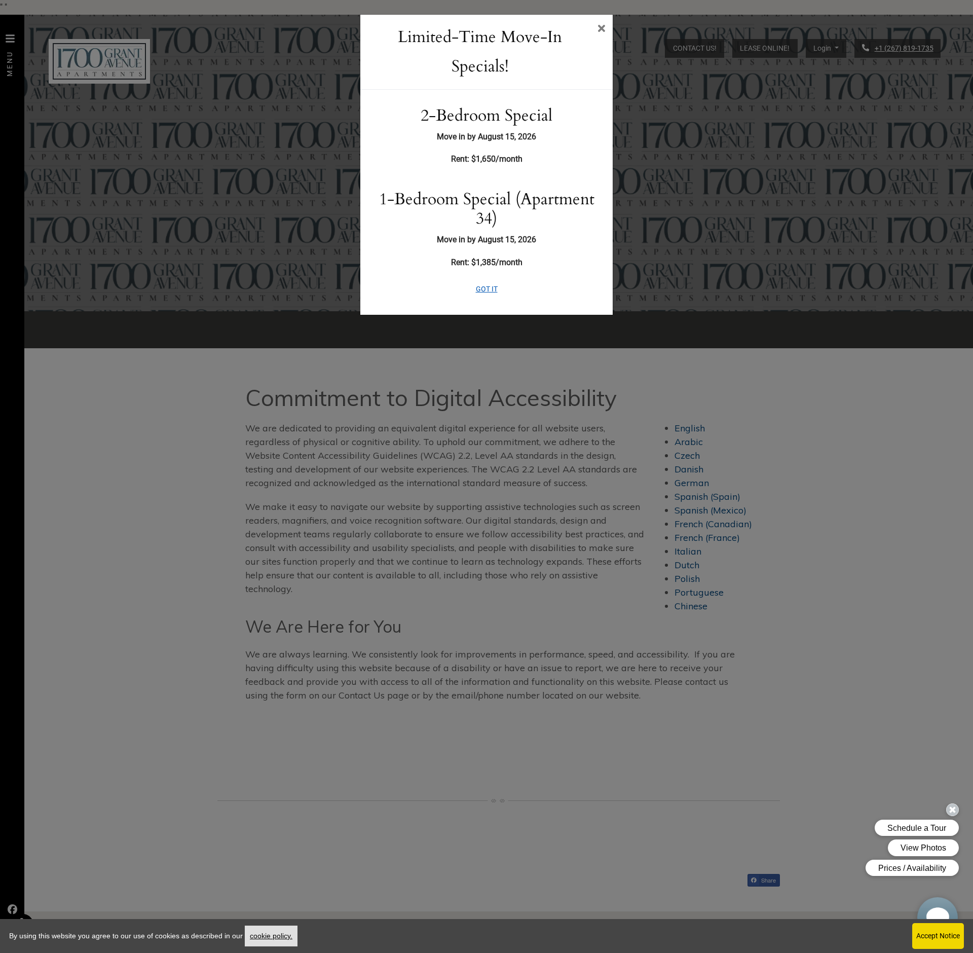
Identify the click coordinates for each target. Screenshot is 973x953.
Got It (487, 289)
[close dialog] (601, 29)
